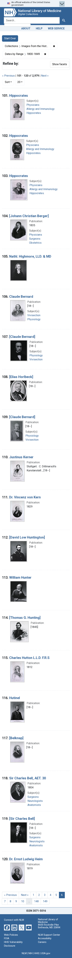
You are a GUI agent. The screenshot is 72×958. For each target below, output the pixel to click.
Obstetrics (35, 242)
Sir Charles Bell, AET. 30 (27, 778)
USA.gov (45, 953)
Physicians (32, 104)
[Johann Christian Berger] (29, 216)
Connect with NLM (14, 920)
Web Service (56, 28)
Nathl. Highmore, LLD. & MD (30, 256)
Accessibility (44, 938)
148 (36, 901)
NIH (30, 953)
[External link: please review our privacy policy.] (7, 927)
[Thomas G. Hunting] (25, 618)
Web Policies (11, 934)
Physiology (34, 319)
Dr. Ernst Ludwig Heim (26, 859)
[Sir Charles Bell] (22, 819)
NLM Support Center (49, 934)
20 (21, 82)
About (25, 28)
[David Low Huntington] (27, 537)
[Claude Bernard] (22, 337)
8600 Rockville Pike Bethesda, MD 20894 (49, 926)
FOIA (6, 938)
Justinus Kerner (21, 457)
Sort (7, 82)
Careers (42, 942)
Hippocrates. (33, 113)
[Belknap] (16, 738)
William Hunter (20, 577)
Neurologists (35, 801)
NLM (24, 953)
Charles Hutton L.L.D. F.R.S (29, 658)
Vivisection (33, 315)
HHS (36, 953)
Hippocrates (18, 96)
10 (22, 901)
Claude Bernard (21, 297)
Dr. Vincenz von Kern (25, 497)
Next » (45, 75)
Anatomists (34, 805)
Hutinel (14, 698)
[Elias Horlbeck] (21, 377)
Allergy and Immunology (40, 108)
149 (45, 901)
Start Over (10, 38)
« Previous (8, 75)
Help (39, 28)
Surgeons (34, 238)
